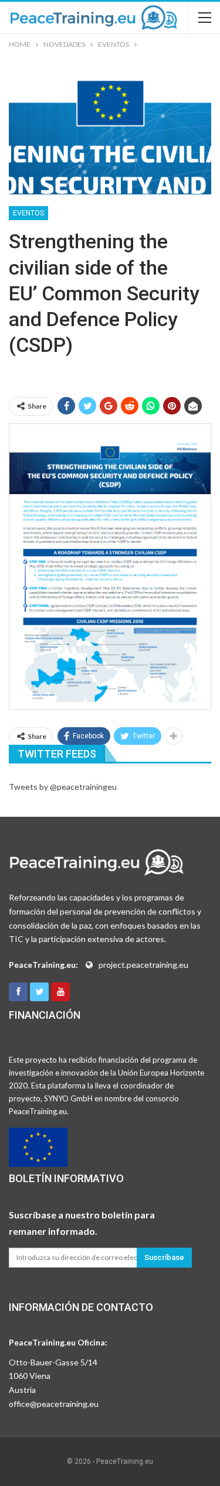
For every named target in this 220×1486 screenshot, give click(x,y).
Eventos (28, 213)
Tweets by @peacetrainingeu (63, 787)
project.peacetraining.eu (143, 965)
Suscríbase (164, 1257)
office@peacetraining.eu (54, 1404)
